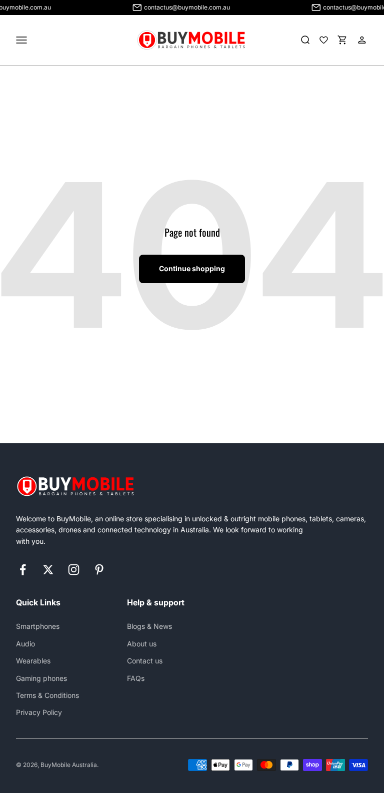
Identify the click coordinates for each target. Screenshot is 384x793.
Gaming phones (41, 678)
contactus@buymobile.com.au (182, 7)
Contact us (144, 660)
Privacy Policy (39, 712)
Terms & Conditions (47, 695)
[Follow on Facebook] (23, 569)
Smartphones (38, 626)
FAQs (135, 678)
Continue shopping (192, 268)
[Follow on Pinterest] (99, 569)
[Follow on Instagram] (73, 569)
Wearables (33, 660)
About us (141, 643)
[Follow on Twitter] (48, 569)
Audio (25, 643)
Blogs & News (149, 626)
